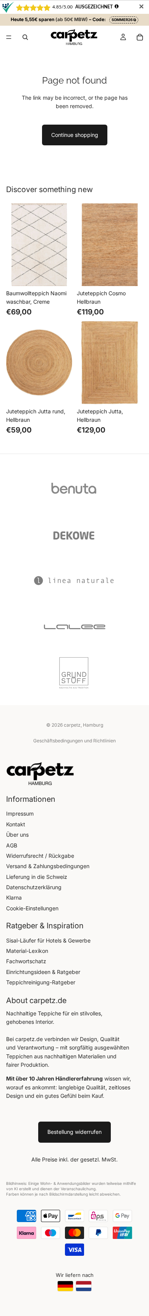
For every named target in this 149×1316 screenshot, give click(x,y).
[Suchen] (25, 37)
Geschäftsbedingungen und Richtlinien (74, 741)
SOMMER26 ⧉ (124, 20)
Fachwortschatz (26, 961)
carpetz (72, 725)
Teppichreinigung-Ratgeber (40, 982)
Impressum (20, 813)
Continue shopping (74, 135)
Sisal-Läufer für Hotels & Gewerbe (48, 940)
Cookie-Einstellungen (32, 908)
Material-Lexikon (27, 951)
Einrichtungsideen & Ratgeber (43, 972)
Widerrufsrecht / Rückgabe (40, 855)
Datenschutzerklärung (34, 887)
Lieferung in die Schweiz (36, 876)
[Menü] (9, 37)
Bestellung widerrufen (74, 1131)
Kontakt (15, 824)
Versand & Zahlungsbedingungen (47, 866)
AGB (11, 845)
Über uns (17, 834)
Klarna (14, 897)
